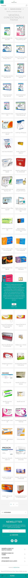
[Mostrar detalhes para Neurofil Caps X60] (20, 393)
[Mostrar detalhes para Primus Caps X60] (20, 431)
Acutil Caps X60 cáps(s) (7, 151)
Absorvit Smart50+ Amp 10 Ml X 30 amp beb (20, 114)
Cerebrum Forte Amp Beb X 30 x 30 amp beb (20, 249)
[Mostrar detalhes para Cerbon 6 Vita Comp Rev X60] (7, 220)
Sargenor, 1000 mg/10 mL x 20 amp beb (21, 478)
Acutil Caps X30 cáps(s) (20, 132)
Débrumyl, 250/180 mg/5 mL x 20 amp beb (7, 345)
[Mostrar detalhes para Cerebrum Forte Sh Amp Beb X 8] (7, 260)
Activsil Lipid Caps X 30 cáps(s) (7, 133)
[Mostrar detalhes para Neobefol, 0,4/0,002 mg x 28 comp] (20, 374)
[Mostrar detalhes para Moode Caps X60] (7, 374)
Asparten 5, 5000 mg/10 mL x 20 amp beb (20, 171)
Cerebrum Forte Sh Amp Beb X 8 (7, 268)
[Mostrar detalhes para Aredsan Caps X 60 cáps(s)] (7, 162)
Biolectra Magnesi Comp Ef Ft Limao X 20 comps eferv (20, 210)
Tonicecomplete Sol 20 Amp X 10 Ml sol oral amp (21, 496)
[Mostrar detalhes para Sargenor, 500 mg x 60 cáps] (7, 488)
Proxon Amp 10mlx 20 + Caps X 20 (7, 459)
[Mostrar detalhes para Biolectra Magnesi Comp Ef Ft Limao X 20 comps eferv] (20, 200)
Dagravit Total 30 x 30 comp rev (21, 325)
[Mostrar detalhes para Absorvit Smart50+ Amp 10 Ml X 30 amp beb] (20, 106)
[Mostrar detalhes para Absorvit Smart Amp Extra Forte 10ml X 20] (7, 68)
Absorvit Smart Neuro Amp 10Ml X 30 (7, 95)
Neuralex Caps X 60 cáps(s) (7, 402)
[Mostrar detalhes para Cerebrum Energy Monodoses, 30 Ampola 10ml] (20, 220)
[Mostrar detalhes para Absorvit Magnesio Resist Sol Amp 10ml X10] (7, 49)
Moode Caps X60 (7, 382)
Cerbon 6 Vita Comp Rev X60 (7, 229)
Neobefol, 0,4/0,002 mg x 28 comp (20, 383)
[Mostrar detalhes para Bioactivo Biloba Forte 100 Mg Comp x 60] (7, 181)
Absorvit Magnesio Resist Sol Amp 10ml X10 (7, 57)
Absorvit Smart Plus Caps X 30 (7, 114)
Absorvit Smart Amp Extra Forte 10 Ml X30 (21, 57)
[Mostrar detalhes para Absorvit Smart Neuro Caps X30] (20, 87)
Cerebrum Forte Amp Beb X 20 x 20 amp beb (7, 249)
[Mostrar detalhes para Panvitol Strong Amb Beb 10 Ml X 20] (20, 412)
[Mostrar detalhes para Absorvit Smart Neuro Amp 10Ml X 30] (7, 87)
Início (6, 9)
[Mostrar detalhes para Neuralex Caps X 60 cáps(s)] (7, 393)
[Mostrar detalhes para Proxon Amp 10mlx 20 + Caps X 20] (7, 450)
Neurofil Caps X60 (21, 401)
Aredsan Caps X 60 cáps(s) (7, 171)
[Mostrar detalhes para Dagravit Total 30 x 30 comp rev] (20, 316)
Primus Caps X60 (21, 439)
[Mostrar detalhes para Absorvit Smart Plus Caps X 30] (7, 106)
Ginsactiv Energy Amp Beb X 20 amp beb (21, 364)
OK (14, 304)
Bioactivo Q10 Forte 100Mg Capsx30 (7, 209)
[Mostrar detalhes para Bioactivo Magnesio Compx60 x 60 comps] (20, 181)
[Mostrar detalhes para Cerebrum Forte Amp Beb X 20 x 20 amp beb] (7, 241)
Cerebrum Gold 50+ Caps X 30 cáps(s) (20, 268)
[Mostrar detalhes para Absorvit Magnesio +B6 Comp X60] (7, 30)
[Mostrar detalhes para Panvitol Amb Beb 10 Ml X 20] (7, 412)
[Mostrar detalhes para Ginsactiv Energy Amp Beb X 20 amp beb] (20, 355)
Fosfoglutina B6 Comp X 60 (7, 364)
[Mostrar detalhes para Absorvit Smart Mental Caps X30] (20, 68)
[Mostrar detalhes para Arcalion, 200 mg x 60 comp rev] (20, 143)
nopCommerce (16, 567)
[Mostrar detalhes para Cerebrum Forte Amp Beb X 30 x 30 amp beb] (20, 241)
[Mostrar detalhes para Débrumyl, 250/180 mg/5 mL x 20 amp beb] (7, 337)
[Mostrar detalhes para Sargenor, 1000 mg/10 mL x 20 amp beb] (20, 469)
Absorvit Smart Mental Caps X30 (21, 76)
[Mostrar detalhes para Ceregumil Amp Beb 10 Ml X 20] (20, 278)
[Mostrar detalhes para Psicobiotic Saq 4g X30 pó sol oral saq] (20, 450)
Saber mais (14, 306)
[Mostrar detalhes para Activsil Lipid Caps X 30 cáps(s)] (7, 124)
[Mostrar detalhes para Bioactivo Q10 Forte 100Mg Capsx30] (7, 200)
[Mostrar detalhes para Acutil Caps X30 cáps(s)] (20, 124)
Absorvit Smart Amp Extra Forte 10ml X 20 (7, 76)
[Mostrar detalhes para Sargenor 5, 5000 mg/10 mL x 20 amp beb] (7, 469)
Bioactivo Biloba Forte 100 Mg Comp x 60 (7, 190)
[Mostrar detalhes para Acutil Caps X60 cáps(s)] (7, 143)
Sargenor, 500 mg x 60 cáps (7, 496)
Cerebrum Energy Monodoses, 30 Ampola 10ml (21, 230)
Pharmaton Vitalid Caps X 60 (7, 440)
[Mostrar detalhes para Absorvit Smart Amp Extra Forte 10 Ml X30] (20, 49)
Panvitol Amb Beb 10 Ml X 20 (7, 421)
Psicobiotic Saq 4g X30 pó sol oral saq (21, 459)
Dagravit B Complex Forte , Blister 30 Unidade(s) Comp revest (7, 326)
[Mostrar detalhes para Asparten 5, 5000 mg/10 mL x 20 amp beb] (20, 162)
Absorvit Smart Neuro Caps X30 (21, 95)
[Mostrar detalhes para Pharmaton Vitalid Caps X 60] (7, 431)
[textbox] (12, 5)
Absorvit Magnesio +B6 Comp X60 (7, 39)
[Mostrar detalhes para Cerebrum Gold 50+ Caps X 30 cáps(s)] (20, 260)
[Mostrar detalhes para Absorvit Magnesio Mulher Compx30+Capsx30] (20, 30)
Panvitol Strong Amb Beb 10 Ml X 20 (20, 421)
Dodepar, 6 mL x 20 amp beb (20, 345)
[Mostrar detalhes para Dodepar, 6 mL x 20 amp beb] (20, 337)
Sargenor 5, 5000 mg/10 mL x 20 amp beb (7, 478)
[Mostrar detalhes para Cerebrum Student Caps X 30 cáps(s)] (7, 278)
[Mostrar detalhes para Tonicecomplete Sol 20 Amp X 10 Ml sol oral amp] (20, 488)
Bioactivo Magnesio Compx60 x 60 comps (21, 190)
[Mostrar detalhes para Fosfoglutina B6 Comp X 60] (7, 355)
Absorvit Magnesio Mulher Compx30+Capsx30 (21, 39)
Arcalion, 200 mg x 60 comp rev (21, 152)
